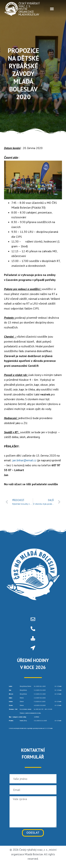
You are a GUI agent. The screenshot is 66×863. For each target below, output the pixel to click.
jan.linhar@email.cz (24, 460)
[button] (52, 9)
